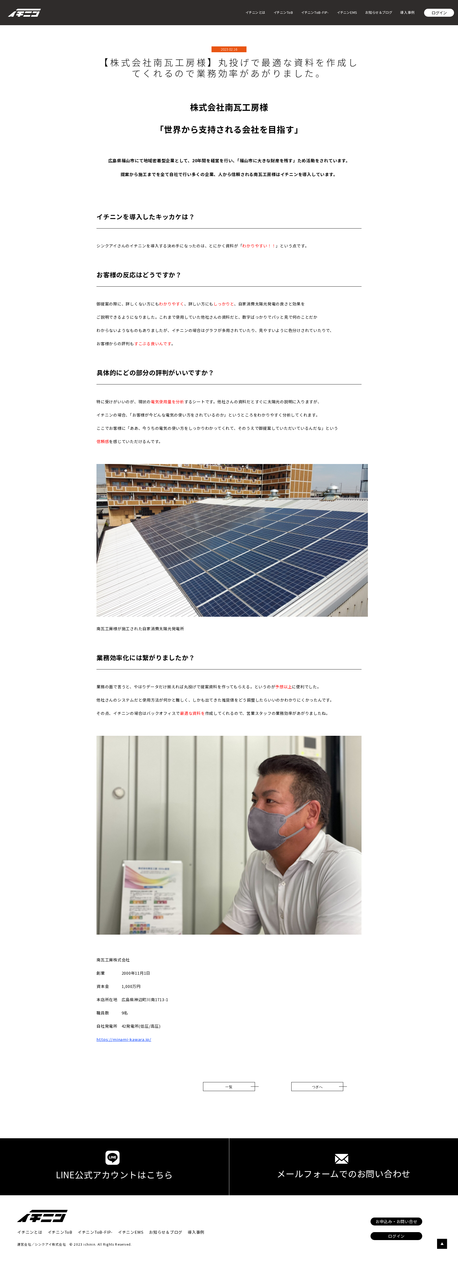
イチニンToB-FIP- (315, 12)
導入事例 (407, 12)
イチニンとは (255, 12)
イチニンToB (283, 12)
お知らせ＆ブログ (378, 12)
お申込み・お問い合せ (396, 1221)
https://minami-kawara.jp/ (123, 1039)
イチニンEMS (347, 12)
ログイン (439, 12)
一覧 (228, 1086)
